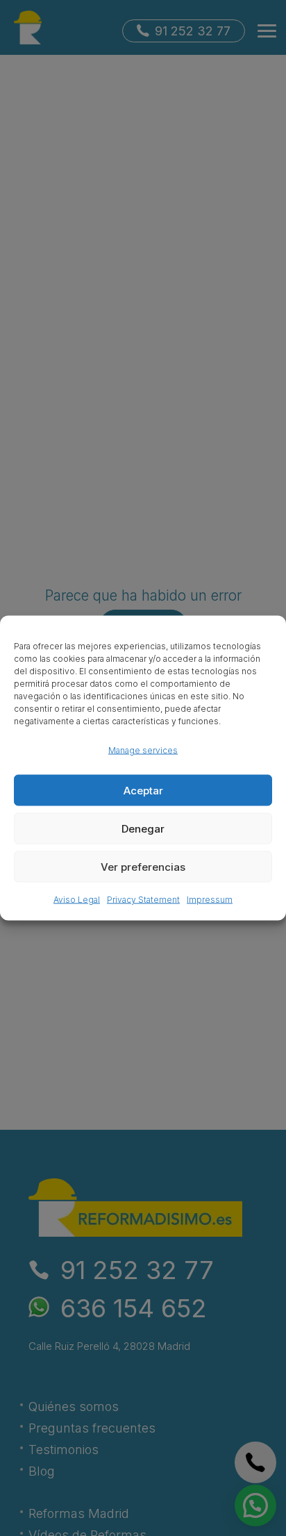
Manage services (143, 750)
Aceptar (143, 789)
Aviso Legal (76, 899)
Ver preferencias (143, 866)
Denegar (143, 828)
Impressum (210, 899)
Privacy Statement (143, 899)
